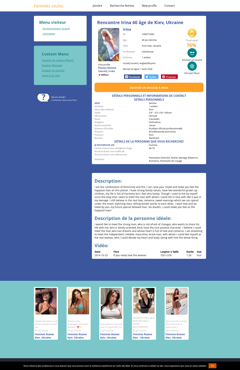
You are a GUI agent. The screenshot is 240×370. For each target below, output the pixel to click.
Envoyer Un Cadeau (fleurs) (58, 60)
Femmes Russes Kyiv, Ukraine (77, 336)
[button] (133, 76)
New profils (149, 6)
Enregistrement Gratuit (56, 28)
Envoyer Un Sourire (53, 70)
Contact (169, 6)
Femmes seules (48, 6)
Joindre (97, 6)
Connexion (49, 33)
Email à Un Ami (51, 75)
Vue (199, 255)
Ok (212, 365)
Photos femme (107, 67)
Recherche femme (122, 6)
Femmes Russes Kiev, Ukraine (44, 336)
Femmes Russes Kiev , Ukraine (142, 336)
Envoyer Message (52, 65)
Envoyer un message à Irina (149, 87)
